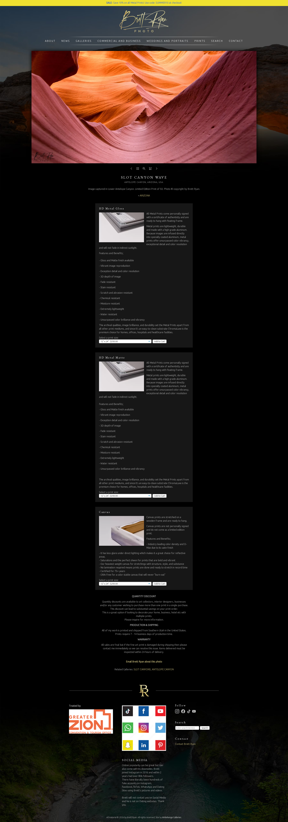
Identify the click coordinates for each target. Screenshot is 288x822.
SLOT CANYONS (142, 669)
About (50, 41)
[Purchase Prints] (150, 169)
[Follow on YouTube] (194, 711)
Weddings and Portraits (167, 41)
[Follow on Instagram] (177, 711)
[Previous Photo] (131, 169)
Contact (236, 41)
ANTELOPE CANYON (163, 669)
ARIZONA (145, 195)
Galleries (84, 41)
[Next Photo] (156, 169)
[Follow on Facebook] (183, 711)
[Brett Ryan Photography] (144, 30)
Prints (199, 41)
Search (217, 41)
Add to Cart (159, 341)
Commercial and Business (119, 41)
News (65, 41)
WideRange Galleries (171, 817)
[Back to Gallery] (137, 169)
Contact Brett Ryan (185, 744)
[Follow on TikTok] (189, 711)
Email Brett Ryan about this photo (144, 661)
